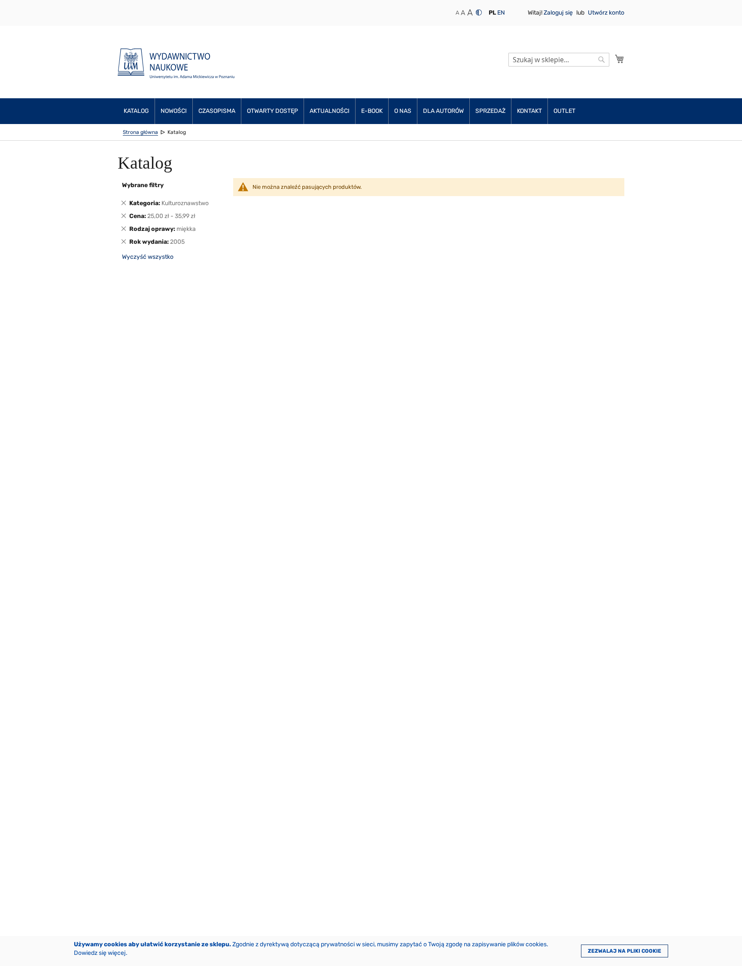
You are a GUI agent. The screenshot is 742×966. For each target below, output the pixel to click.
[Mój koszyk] (619, 59)
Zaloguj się (559, 12)
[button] (492, 13)
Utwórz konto (606, 12)
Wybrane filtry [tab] (143, 185)
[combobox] (558, 60)
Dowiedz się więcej (100, 953)
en (501, 12)
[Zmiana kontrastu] (479, 12)
